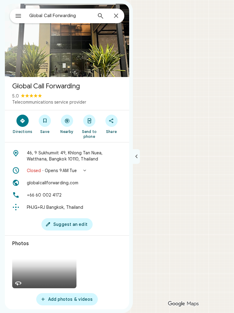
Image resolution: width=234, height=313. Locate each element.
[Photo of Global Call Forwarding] (67, 40)
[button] (67, 170)
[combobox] (60, 15)
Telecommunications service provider (49, 102)
